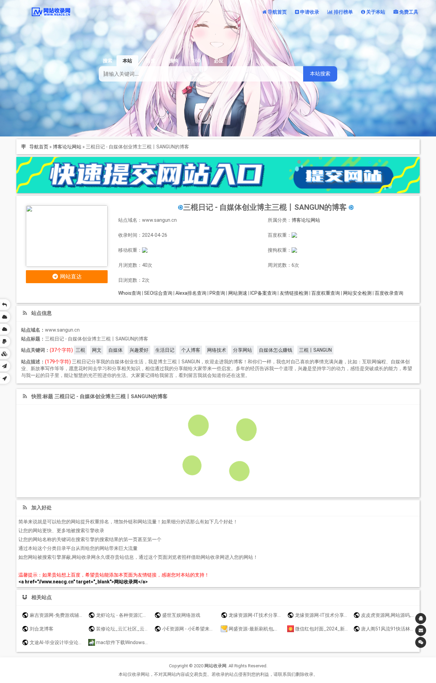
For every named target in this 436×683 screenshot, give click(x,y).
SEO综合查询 (158, 293)
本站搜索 (320, 73)
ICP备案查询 (263, 293)
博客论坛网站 (67, 146)
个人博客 (190, 350)
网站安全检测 (357, 293)
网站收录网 (215, 665)
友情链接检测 (294, 293)
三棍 (80, 350)
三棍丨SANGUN (315, 350)
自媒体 (115, 350)
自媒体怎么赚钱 (275, 350)
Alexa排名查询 (190, 293)
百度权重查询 (325, 293)
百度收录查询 (389, 293)
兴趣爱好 (139, 350)
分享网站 (242, 350)
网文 (97, 350)
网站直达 (70, 276)
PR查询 (217, 293)
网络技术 (216, 350)
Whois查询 (129, 293)
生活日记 (164, 350)
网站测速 (237, 293)
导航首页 (38, 146)
